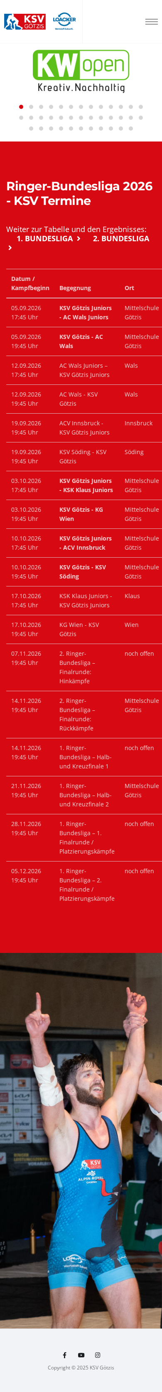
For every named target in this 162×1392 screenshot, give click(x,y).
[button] (21, 107)
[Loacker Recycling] (64, 22)
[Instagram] (98, 1355)
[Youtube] (81, 1355)
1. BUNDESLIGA (46, 238)
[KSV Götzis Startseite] (25, 22)
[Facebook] (64, 1355)
